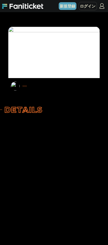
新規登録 (67, 6)
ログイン (88, 6)
